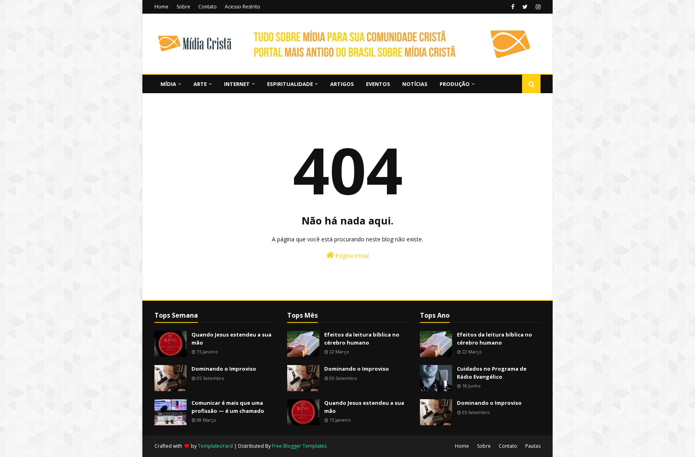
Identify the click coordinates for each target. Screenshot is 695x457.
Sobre (183, 6)
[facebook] (512, 7)
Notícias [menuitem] (415, 84)
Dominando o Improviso (223, 368)
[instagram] (537, 7)
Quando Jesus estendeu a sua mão (231, 338)
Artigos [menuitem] (342, 84)
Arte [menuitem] (200, 84)
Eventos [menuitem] (378, 84)
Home (161, 6)
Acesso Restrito (242, 6)
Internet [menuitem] (237, 84)
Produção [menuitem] (455, 84)
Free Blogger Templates (299, 446)
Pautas (533, 446)
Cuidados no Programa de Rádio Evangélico (491, 372)
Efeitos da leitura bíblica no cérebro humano (361, 338)
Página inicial (351, 255)
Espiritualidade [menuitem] (290, 84)
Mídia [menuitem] (168, 84)
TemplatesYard (215, 446)
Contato (207, 6)
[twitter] (525, 7)
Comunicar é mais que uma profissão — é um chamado (227, 406)
